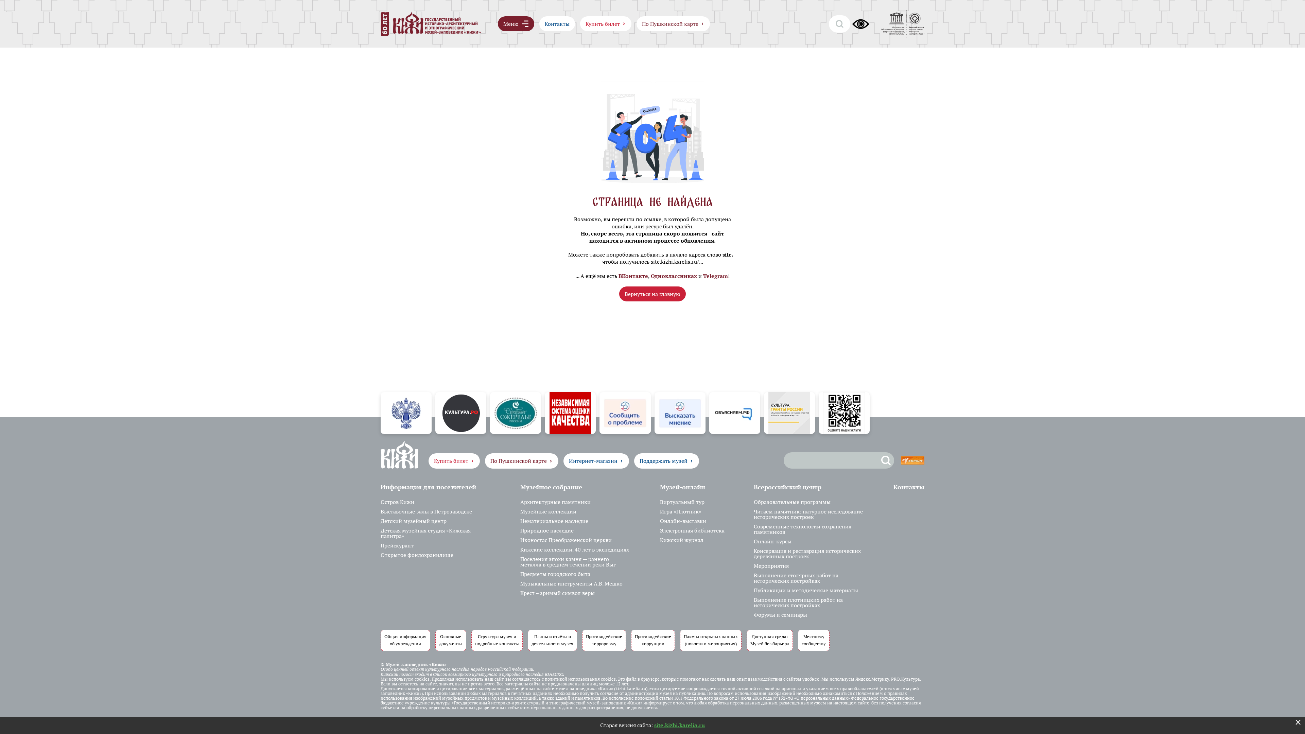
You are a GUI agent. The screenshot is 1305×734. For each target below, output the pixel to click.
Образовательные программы (792, 502)
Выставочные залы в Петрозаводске (426, 511)
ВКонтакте (633, 276)
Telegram (715, 276)
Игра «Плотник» (680, 511)
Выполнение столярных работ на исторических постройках (796, 578)
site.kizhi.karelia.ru (679, 725)
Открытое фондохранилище (417, 555)
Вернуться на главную (652, 294)
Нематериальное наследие (554, 521)
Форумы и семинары (780, 614)
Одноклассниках (674, 276)
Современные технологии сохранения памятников (802, 529)
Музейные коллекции (548, 511)
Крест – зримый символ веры (557, 593)
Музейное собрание (551, 487)
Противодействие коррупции (653, 640)
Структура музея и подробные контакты (497, 640)
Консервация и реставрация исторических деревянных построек (807, 553)
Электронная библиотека (692, 530)
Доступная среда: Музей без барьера (769, 640)
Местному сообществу (814, 640)
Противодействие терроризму (604, 640)
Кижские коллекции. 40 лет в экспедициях (574, 549)
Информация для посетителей (428, 487)
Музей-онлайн (682, 487)
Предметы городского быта (555, 574)
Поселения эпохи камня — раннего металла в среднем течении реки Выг (568, 561)
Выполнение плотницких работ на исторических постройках (798, 602)
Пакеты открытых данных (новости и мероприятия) (711, 640)
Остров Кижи (397, 502)
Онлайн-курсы (772, 541)
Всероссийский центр (787, 487)
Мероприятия (771, 566)
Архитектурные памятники (555, 502)
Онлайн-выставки (683, 521)
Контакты (557, 24)
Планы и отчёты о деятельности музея (552, 640)
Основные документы (451, 640)
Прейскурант (397, 545)
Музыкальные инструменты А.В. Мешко (571, 583)
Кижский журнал (681, 540)
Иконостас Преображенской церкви (566, 540)
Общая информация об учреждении (405, 640)
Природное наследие (547, 530)
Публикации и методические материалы (806, 590)
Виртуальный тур (682, 502)
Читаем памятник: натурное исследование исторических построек (808, 514)
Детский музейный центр (414, 521)
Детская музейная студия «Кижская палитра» (426, 533)
